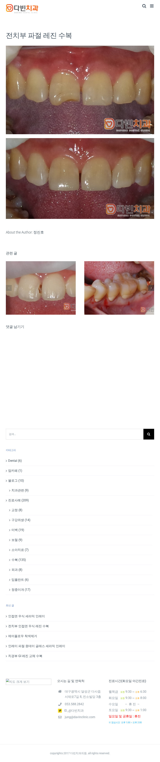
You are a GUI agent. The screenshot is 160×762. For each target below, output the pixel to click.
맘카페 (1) (15, 470)
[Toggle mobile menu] (152, 6)
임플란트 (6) (20, 580)
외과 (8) (17, 570)
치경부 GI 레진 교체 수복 (25, 656)
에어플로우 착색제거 (22, 636)
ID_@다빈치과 (73, 710)
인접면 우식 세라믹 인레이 (26, 616)
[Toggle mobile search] (144, 6)
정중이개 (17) (21, 589)
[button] (9, 288)
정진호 (38, 232)
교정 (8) (17, 510)
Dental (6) (15, 461)
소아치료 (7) (20, 550)
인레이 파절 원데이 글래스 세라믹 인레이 (36, 646)
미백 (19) (18, 530)
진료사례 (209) (18, 500)
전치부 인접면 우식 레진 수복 (28, 626)
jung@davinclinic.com (80, 717)
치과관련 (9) (20, 490)
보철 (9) (17, 540)
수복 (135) (19, 560)
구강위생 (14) (21, 520)
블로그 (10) (16, 480)
